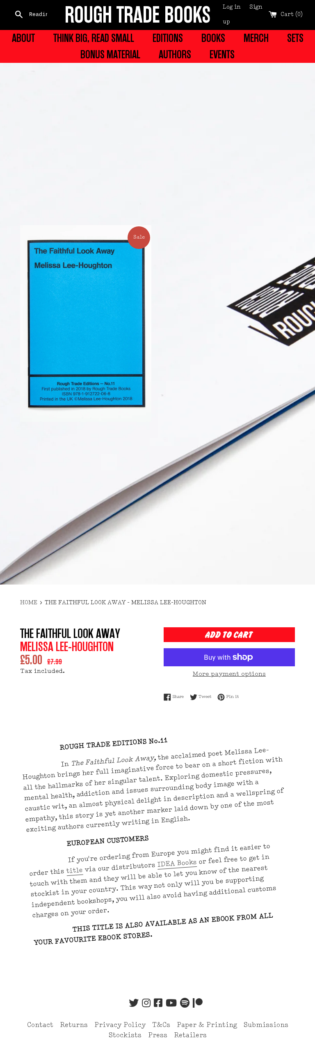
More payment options (229, 674)
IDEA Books (177, 863)
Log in (232, 7)
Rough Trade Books (137, 15)
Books (213, 38)
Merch (256, 38)
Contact (40, 1025)
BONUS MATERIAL (110, 55)
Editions (168, 38)
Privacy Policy (120, 1025)
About (23, 38)
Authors (175, 55)
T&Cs (161, 1025)
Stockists (125, 1035)
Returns (74, 1025)
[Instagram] (146, 1004)
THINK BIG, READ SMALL (93, 38)
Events (222, 55)
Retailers (190, 1035)
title (74, 871)
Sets (295, 38)
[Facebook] (158, 1004)
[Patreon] (198, 1004)
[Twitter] (134, 1004)
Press (157, 1035)
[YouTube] (171, 1004)
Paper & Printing (207, 1025)
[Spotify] (184, 1004)
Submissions (266, 1025)
